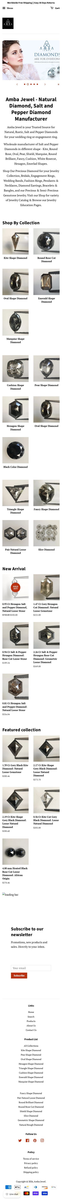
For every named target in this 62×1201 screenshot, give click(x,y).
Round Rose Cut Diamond (31, 1106)
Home (31, 1012)
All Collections (31, 1045)
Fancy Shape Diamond (31, 1093)
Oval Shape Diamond (31, 1059)
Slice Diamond (31, 1115)
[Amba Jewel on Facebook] (27, 1141)
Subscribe (19, 975)
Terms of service (31, 1158)
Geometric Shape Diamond (31, 1120)
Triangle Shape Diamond (31, 1068)
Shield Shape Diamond (31, 1111)
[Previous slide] (17, 84)
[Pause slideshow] (58, 84)
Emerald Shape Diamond (31, 1077)
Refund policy (31, 1167)
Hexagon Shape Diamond (31, 1063)
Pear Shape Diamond (31, 1054)
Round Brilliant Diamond (31, 1102)
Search (31, 1016)
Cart (57, 8)
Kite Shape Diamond (31, 1050)
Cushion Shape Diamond (31, 1072)
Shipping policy (31, 1172)
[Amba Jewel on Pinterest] (35, 1141)
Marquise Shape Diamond (31, 1081)
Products (31, 1021)
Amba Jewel (39, 1181)
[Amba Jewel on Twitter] (20, 1141)
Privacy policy (31, 1163)
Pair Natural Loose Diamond (31, 1097)
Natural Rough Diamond (31, 1124)
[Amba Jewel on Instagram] (42, 1141)
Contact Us (31, 1030)
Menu (9, 8)
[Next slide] (44, 84)
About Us (31, 1025)
